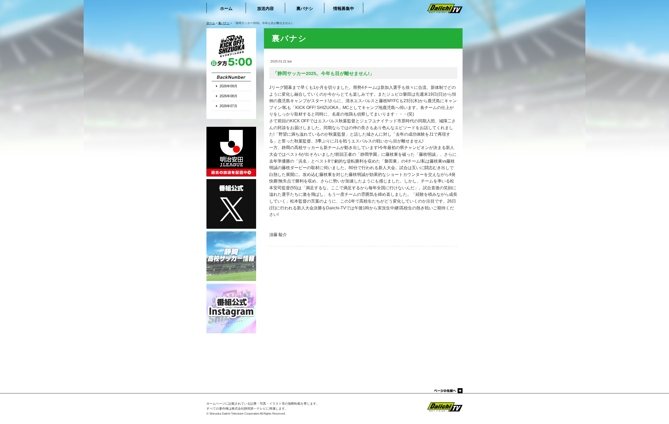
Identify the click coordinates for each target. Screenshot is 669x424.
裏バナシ (304, 8)
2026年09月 (228, 86)
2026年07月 (228, 106)
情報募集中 (343, 8)
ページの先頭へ (448, 390)
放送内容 (265, 8)
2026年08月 (228, 96)
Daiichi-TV (438, 406)
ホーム (226, 8)
